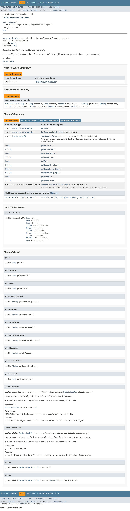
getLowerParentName (50, 169)
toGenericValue (48, 184)
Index (50, 3)
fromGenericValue (49, 136)
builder (44, 128)
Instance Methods (49, 121)
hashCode (44, 197)
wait (82, 197)
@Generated (8, 38)
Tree (33, 3)
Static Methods (28, 121)
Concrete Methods (70, 121)
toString (74, 197)
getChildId (46, 146)
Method (33, 10)
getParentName (47, 180)
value (16, 38)
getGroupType (47, 157)
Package (13, 3)
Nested (12, 10)
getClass (34, 197)
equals (15, 197)
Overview (5, 3)
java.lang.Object (10, 22)
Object (14, 43)
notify (54, 197)
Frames (31, 7)
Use (28, 3)
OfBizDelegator (63, 184)
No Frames (40, 7)
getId (43, 161)
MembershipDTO (12, 104)
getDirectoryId (48, 153)
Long (22, 104)
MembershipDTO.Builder (46, 82)
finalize (24, 197)
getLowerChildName (49, 165)
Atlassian (23, 504)
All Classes (54, 7)
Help (57, 3)
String (61, 104)
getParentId (46, 177)
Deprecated (42, 3)
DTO (4, 31)
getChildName (47, 150)
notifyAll (63, 197)
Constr (26, 10)
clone (7, 197)
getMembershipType (49, 173)
